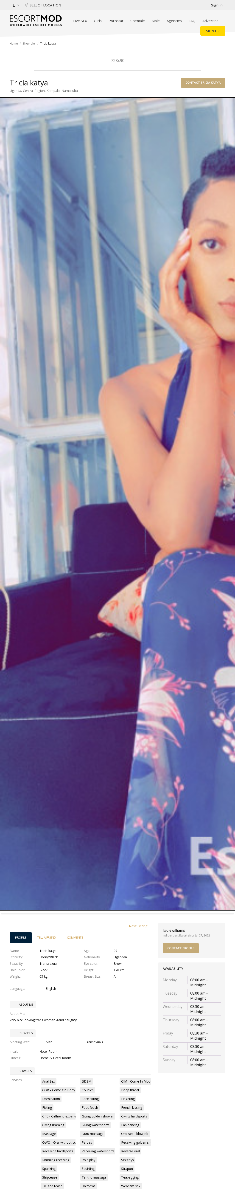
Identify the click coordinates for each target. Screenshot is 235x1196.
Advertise (210, 20)
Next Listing (138, 926)
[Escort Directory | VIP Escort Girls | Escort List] (36, 20)
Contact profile (180, 948)
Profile (20, 937)
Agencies (174, 20)
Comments (75, 937)
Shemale (137, 20)
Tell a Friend (46, 937)
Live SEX (80, 20)
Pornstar (116, 20)
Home (14, 43)
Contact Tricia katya (203, 82)
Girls (98, 20)
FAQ (192, 20)
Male (156, 20)
